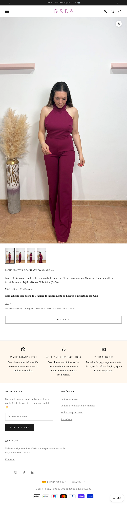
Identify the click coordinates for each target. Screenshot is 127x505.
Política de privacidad (72, 412)
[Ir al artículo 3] (31, 256)
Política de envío (69, 399)
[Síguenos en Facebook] (7, 472)
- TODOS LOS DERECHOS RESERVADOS (71, 489)
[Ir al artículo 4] (41, 256)
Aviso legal (66, 419)
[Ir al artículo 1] (10, 256)
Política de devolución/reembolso (78, 405)
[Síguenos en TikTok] (24, 472)
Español (76, 482)
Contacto (10, 459)
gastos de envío (36, 308)
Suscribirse (19, 427)
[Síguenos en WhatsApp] (32, 472)
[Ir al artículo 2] (20, 256)
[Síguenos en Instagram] (15, 472)
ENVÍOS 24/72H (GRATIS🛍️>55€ (63, 2)
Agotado (63, 319)
